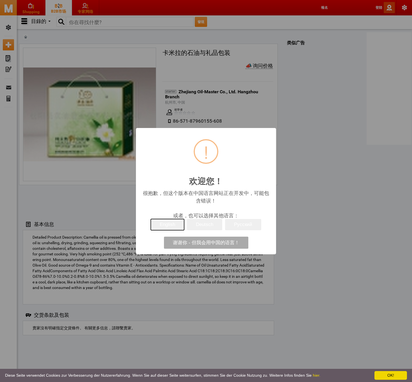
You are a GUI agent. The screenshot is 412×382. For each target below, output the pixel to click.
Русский (243, 224)
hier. (316, 375)
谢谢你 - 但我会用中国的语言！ (206, 242)
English (167, 224)
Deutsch (204, 224)
